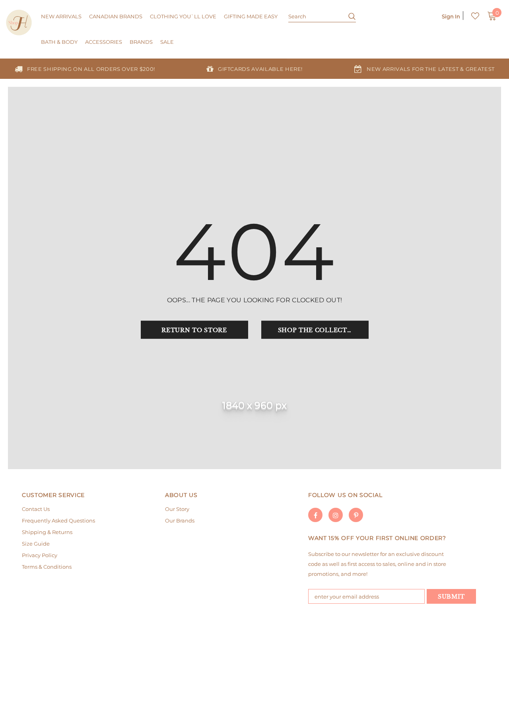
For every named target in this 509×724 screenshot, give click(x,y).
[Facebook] (315, 515)
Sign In (451, 16)
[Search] (349, 16)
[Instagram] (335, 515)
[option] (85, 69)
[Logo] (19, 22)
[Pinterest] (356, 515)
